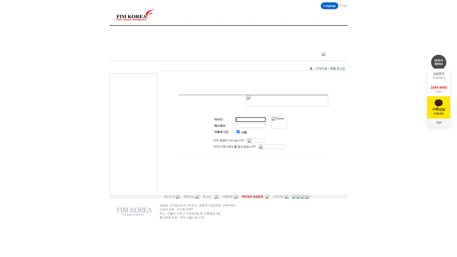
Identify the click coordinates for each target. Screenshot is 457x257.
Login (344, 5)
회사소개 (169, 196)
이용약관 (227, 196)
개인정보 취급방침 (252, 196)
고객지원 (278, 196)
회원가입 (189, 196)
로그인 (207, 196)
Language (329, 5)
